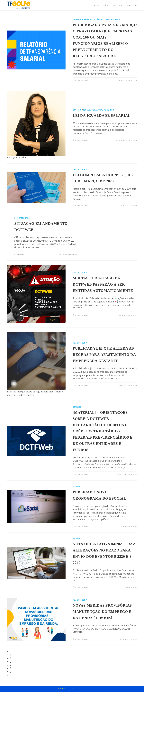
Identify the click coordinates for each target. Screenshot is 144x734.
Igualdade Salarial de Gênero (88, 19)
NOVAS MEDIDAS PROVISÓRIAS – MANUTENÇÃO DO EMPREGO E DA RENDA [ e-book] (104, 611)
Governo (77, 110)
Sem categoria (112, 19)
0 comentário (81, 81)
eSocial (76, 486)
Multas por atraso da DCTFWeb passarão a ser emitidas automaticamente (103, 284)
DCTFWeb (77, 407)
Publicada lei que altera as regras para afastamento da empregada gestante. (104, 354)
